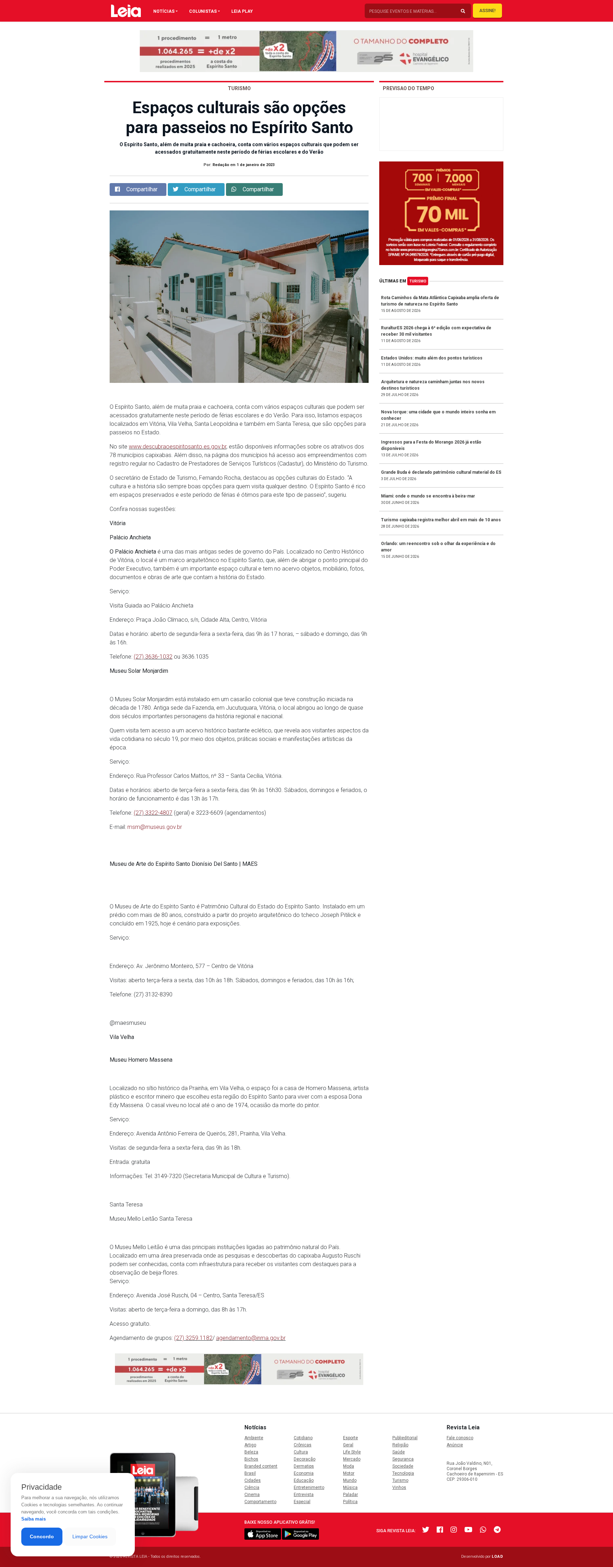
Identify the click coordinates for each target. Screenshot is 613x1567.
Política (350, 1501)
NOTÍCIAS (164, 11)
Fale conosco (460, 1437)
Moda (348, 1466)
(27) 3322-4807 (153, 812)
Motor (348, 1473)
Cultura (301, 1452)
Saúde (398, 1452)
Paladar (350, 1494)
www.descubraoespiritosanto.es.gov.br (177, 446)
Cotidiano (303, 1437)
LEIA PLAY (242, 11)
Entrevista (304, 1494)
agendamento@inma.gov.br (251, 1338)
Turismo (417, 281)
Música (350, 1487)
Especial (302, 1501)
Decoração (304, 1459)
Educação (304, 1480)
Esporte (350, 1437)
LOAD (497, 1556)
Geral (348, 1444)
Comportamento (260, 1501)
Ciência (251, 1487)
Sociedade (402, 1466)
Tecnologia (403, 1473)
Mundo (350, 1480)
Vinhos (399, 1487)
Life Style (352, 1452)
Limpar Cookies (89, 1536)
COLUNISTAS (203, 11)
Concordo (42, 1536)
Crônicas (302, 1444)
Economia (304, 1473)
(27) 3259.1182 (193, 1338)
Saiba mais (33, 1519)
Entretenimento (309, 1487)
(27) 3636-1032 (153, 656)
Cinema (252, 1494)
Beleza (251, 1452)
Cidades (252, 1480)
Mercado (351, 1459)
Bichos (251, 1459)
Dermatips (304, 1466)
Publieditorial (405, 1437)
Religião (400, 1444)
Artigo (250, 1444)
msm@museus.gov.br (154, 827)
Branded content (260, 1466)
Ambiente (253, 1437)
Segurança (403, 1459)
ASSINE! (487, 10)
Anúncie (455, 1444)
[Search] (463, 11)
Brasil (250, 1473)
